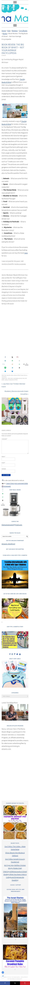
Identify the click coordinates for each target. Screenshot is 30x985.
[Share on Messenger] (5, 371)
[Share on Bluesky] (12, 371)
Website (4, 469)
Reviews (15, 30)
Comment (4, 439)
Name (3, 456)
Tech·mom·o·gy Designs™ (15, 978)
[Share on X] (12, 357)
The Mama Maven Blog (15, 13)
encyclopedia (16, 378)
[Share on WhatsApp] (19, 364)
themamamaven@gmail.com (12, 525)
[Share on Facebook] (5, 357)
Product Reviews (23, 375)
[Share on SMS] (5, 367)
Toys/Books (23, 30)
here (26, 253)
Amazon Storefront (8, 544)
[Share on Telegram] (12, 367)
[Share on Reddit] (12, 364)
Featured (16, 375)
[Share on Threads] (19, 367)
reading (6, 379)
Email (3, 462)
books (11, 378)
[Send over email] (12, 360)
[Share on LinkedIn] (5, 360)
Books (5, 33)
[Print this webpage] (19, 360)
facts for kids (21, 378)
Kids (8, 30)
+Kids (9, 378)
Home (4, 30)
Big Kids (8, 375)
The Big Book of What (13, 379)
